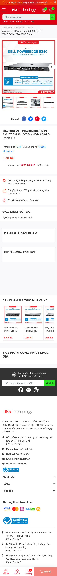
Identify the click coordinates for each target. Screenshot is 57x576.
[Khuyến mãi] (28, 2)
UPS (26, 21)
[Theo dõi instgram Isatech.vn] (36, 389)
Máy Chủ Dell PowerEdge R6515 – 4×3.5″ (32, 330)
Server (5, 21)
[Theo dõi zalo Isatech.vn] (28, 389)
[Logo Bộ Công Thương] (10, 469)
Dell (19, 146)
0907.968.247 (28, 164)
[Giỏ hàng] (50, 10)
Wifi (32, 21)
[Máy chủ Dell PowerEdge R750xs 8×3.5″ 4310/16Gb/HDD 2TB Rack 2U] (13, 315)
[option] (28, 67)
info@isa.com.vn (22, 458)
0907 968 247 (22, 453)
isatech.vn (21, 463)
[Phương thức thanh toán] (21, 508)
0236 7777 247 (13, 550)
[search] (52, 17)
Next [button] (51, 67)
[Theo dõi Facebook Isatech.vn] (20, 389)
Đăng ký (50, 382)
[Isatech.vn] (23, 10)
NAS (12, 21)
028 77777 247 (14, 444)
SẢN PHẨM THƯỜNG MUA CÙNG (25, 300)
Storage (19, 21)
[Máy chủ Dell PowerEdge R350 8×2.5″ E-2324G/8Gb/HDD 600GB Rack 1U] (28, 67)
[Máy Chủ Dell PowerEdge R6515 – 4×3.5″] (33, 315)
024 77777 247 (13, 562)
